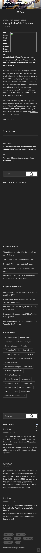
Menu (22, 12)
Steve (23, 20)
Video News (26, 391)
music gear (17, 354)
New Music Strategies (13, 367)
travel (6, 391)
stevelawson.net (18, 3)
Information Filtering (12, 350)
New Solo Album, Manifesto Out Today (18, 264)
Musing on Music (11, 362)
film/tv (28, 342)
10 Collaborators (10, 338)
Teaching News (27, 383)
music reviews (10, 358)
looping (7, 354)
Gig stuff (24, 346)
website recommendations (14, 396)
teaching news (10, 387)
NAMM (6, 46)
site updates (25, 379)
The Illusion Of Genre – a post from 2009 (19, 259)
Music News (11, 131)
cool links (19, 342)
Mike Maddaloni (9, 292)
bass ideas (8, 342)
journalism (27, 350)
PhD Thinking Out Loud (13, 371)
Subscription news (11, 383)
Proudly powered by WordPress (14, 548)
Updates (15, 391)
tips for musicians (25, 387)
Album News (25, 338)
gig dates (14, 346)
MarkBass (34, 112)
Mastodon (8, 424)
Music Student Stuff (26, 358)
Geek (6, 346)
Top (38, 550)
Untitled (7, 429)
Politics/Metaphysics (12, 375)
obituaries (28, 367)
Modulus (9, 114)
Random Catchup (11, 379)
